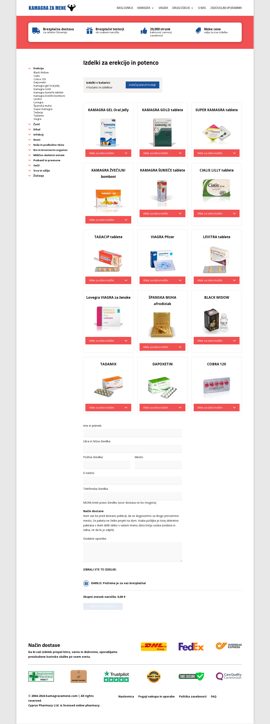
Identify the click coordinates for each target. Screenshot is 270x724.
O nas (202, 9)
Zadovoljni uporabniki (226, 9)
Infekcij (38, 134)
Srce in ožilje (41, 170)
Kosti (36, 139)
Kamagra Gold (42, 89)
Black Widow (41, 72)
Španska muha (43, 105)
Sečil (36, 165)
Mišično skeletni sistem (48, 155)
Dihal (36, 129)
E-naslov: (89, 473)
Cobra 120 (40, 79)
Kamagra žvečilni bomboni (49, 96)
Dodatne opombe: (95, 538)
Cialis (37, 76)
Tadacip (38, 112)
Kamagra (143, 9)
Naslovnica (125, 9)
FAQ (213, 696)
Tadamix (39, 115)
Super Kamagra (43, 109)
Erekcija (38, 68)
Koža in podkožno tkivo (48, 145)
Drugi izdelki (181, 9)
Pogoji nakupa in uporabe (156, 696)
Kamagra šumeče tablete (48, 92)
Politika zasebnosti (193, 696)
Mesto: (139, 457)
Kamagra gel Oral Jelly (47, 85)
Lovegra (38, 102)
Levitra (38, 99)
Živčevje (38, 175)
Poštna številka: (93, 457)
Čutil (36, 124)
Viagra (163, 9)
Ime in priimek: (92, 425)
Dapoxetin (40, 82)
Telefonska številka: (95, 489)
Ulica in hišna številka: (97, 441)
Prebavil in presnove (46, 160)
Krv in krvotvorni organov (50, 150)
